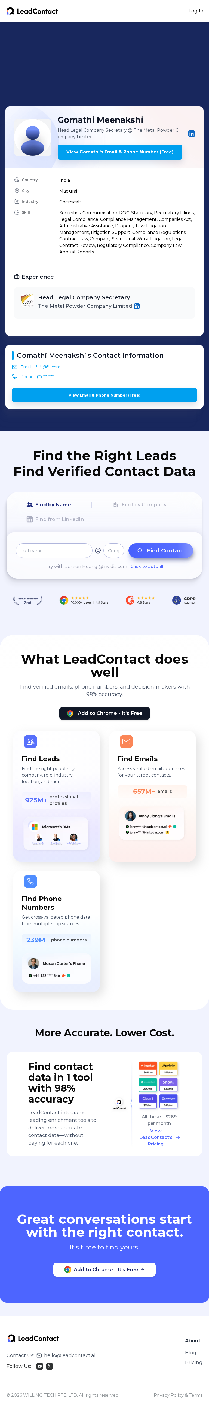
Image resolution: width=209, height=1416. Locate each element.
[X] (49, 1366)
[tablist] (104, 512)
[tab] (49, 505)
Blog (190, 1353)
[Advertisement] (107, 64)
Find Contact (166, 550)
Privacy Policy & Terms (178, 1395)
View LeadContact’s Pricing (156, 1137)
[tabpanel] (104, 556)
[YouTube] (39, 1366)
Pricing (193, 1362)
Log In (196, 11)
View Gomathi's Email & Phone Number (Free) (120, 152)
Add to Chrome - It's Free (110, 713)
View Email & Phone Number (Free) (104, 395)
